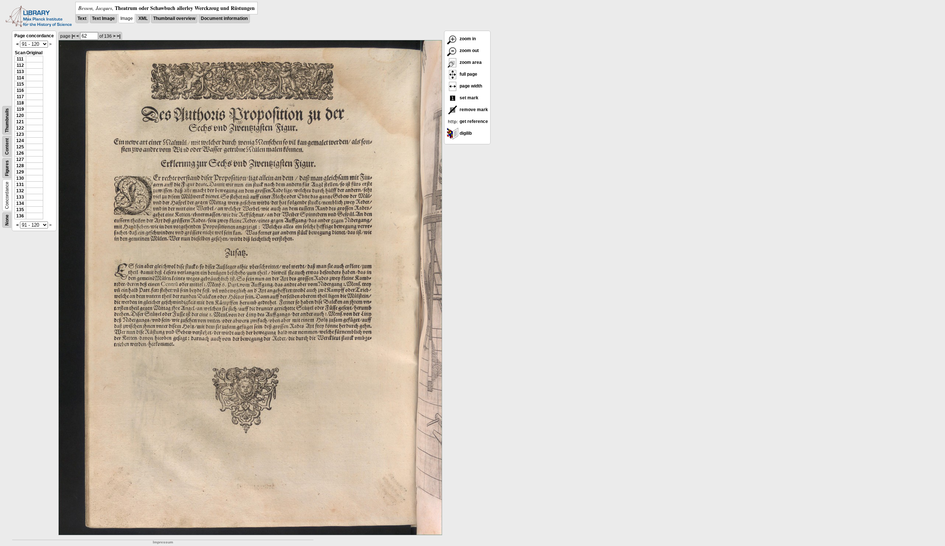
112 (20, 65)
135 (20, 209)
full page (467, 74)
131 (20, 184)
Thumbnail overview (174, 18)
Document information (224, 18)
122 (20, 128)
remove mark (473, 109)
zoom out (468, 50)
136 (20, 216)
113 (20, 71)
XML (143, 18)
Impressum (163, 542)
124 (20, 140)
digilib (465, 133)
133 (20, 197)
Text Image (103, 18)
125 (20, 147)
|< (73, 36)
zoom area (470, 62)
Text (82, 18)
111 (20, 59)
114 (20, 77)
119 (20, 109)
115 (20, 84)
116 (20, 90)
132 (20, 190)
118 (20, 103)
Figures (7, 168)
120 (20, 115)
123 (20, 134)
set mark (468, 97)
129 (20, 172)
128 (20, 165)
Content (7, 146)
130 (20, 178)
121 (20, 121)
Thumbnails (7, 120)
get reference (473, 121)
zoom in (467, 38)
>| (118, 36)
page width (470, 86)
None (7, 220)
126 (20, 153)
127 (20, 159)
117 (20, 96)
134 (20, 203)
